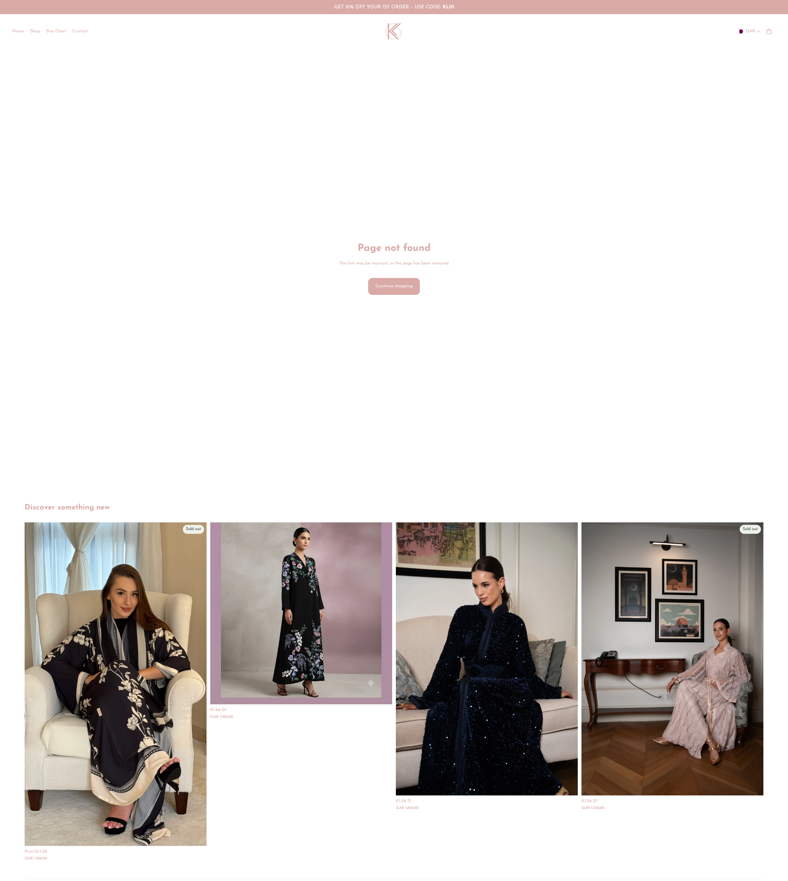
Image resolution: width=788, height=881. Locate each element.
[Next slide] (568, 659)
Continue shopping (394, 286)
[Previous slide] (405, 659)
